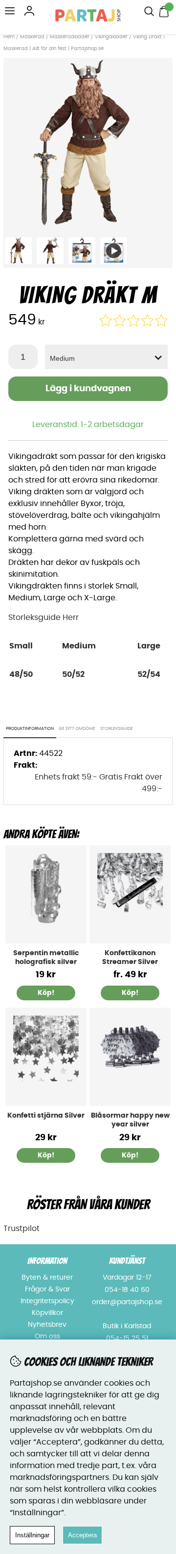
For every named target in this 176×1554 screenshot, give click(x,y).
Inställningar (32, 1535)
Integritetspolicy (47, 1301)
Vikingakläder (111, 36)
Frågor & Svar (47, 1289)
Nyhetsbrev (47, 1324)
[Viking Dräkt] (88, 225)
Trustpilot (21, 1228)
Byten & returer (47, 1277)
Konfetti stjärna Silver (46, 1115)
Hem (9, 36)
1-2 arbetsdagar (112, 425)
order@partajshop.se (127, 1302)
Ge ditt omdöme (77, 728)
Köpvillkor (47, 1313)
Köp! (130, 993)
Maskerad (32, 36)
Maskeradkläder (69, 36)
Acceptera (82, 1535)
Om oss (47, 1336)
